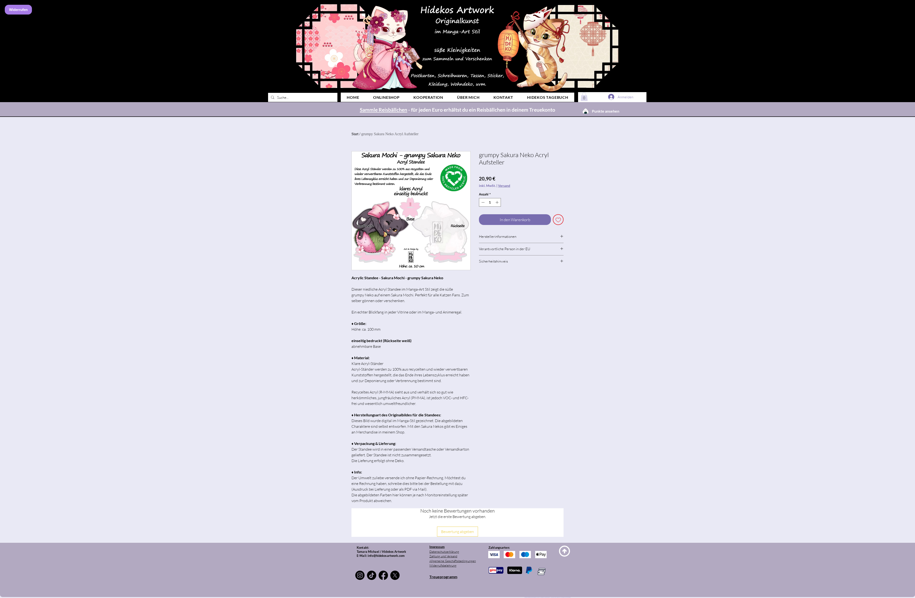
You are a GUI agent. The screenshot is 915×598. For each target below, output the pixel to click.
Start (354, 134)
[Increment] (497, 202)
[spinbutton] (490, 202)
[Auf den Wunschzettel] (558, 219)
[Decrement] (482, 202)
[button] (584, 96)
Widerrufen (18, 10)
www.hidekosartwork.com (531, 597)
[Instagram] (360, 575)
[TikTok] (371, 575)
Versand (504, 186)
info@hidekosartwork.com (386, 556)
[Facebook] (383, 575)
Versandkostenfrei (442, 110)
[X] (395, 575)
